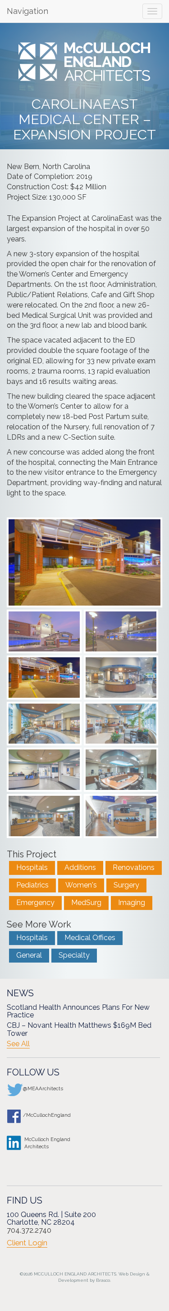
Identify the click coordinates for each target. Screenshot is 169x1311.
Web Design (132, 1273)
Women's (81, 885)
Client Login (27, 1242)
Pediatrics (32, 885)
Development (73, 1280)
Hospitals (32, 867)
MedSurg (86, 902)
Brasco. (103, 1280)
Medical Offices (89, 937)
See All (18, 1044)
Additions (80, 867)
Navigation (27, 11)
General (29, 955)
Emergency (35, 902)
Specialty (74, 955)
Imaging (131, 902)
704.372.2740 (29, 1230)
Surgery (126, 885)
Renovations (134, 867)
